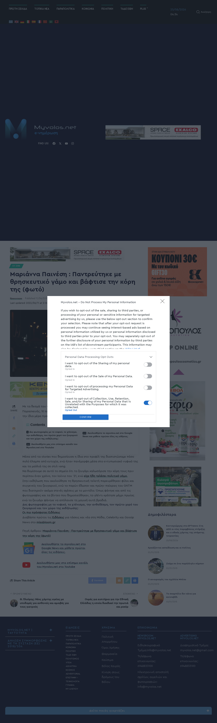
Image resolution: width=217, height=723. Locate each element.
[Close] (163, 302)
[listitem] (108, 357)
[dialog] (108, 361)
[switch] (148, 364)
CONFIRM (86, 417)
